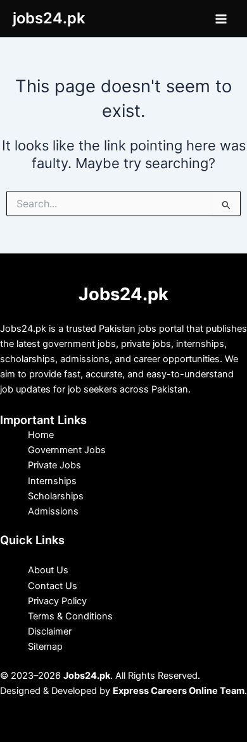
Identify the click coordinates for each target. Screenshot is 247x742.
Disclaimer (50, 631)
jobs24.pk (49, 18)
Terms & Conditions (70, 616)
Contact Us (52, 586)
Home (41, 435)
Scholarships (56, 496)
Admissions (53, 511)
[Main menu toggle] (221, 19)
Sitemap (45, 646)
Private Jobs (54, 465)
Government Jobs (67, 450)
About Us (48, 570)
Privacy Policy (57, 601)
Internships (52, 481)
